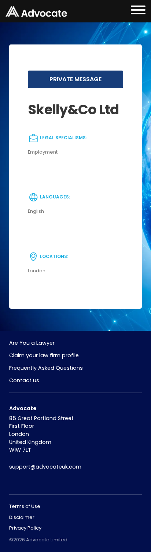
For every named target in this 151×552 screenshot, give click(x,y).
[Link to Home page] (36, 11)
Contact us (24, 380)
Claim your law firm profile (44, 355)
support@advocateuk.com (45, 466)
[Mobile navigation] (138, 11)
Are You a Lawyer (32, 343)
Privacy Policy (25, 528)
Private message (75, 79)
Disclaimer (21, 517)
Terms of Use (24, 506)
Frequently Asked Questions (46, 368)
